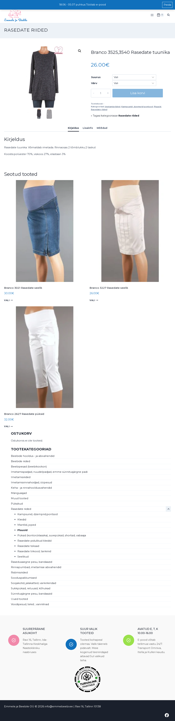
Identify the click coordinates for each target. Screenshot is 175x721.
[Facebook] (167, 715)
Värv (94, 83)
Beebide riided (20, 461)
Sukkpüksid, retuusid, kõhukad (30, 588)
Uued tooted (19, 599)
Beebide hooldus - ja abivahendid (32, 456)
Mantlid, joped (26, 524)
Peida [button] (167, 4)
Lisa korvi (137, 93)
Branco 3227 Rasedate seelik (109, 287)
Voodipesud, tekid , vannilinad (30, 604)
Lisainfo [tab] (88, 128)
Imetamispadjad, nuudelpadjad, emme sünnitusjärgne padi (49, 471)
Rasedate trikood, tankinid (34, 551)
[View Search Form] (168, 15)
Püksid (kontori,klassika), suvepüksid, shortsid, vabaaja (51, 535)
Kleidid (21, 519)
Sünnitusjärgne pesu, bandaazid (31, 593)
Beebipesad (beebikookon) (29, 466)
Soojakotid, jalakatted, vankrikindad (33, 583)
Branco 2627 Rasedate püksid (24, 414)
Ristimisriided (19, 572)
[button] (80, 51)
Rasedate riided (26, 30)
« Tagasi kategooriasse (115, 115)
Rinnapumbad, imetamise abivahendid (36, 567)
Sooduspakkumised (24, 577)
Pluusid (157, 107)
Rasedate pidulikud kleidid (34, 540)
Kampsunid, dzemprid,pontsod (137, 107)
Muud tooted (19, 498)
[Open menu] (152, 15)
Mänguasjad (19, 493)
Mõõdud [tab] (102, 128)
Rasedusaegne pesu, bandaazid (31, 561)
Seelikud (23, 556)
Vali (7, 300)
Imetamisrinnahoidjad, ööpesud (31, 482)
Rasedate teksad (28, 546)
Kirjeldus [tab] (73, 128)
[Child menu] (168, 509)
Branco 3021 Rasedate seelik (23, 287)
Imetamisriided (112, 107)
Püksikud (17, 503)
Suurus (96, 77)
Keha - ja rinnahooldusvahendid (31, 487)
